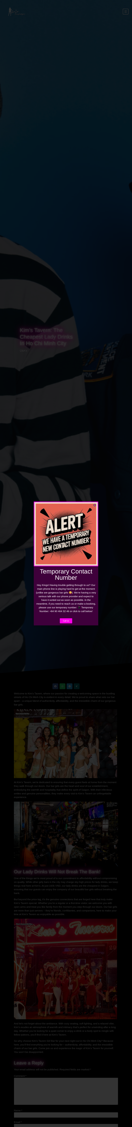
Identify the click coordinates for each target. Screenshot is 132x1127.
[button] (95, 505)
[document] (66, 563)
